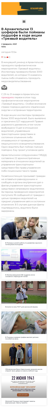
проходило (7, 97)
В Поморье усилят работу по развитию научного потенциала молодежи (23, 243)
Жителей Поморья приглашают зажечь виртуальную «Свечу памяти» (20, 402)
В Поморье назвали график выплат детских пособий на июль (22, 338)
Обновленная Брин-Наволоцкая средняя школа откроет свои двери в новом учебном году (23, 370)
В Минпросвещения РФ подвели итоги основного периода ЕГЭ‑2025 (20, 275)
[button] (24, 21)
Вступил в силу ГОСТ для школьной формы (21, 307)
